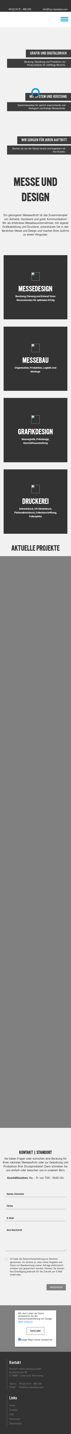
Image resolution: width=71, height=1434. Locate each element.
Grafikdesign (35, 432)
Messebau (35, 360)
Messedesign (35, 289)
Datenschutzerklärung (34, 1258)
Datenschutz (15, 1423)
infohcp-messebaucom (55, 9)
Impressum (14, 1418)
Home (12, 1405)
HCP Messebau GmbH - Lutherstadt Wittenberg (35, 19)
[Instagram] (53, 3)
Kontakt (13, 1409)
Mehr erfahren (25, 1321)
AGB (11, 1414)
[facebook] (17, 3)
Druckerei (35, 501)
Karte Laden (35, 1331)
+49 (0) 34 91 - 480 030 (19, 9)
